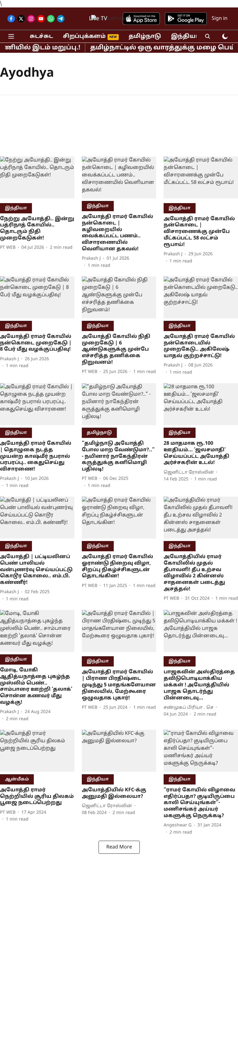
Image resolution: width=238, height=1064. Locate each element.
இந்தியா (185, 36)
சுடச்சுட (41, 36)
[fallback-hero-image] (37, 179)
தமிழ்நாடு (145, 36)
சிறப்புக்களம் (84, 36)
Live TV (98, 18)
